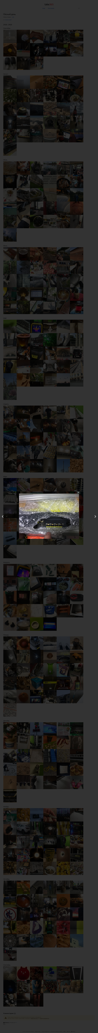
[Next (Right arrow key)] (95, 516)
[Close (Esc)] (78, 492)
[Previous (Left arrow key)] (2, 516)
